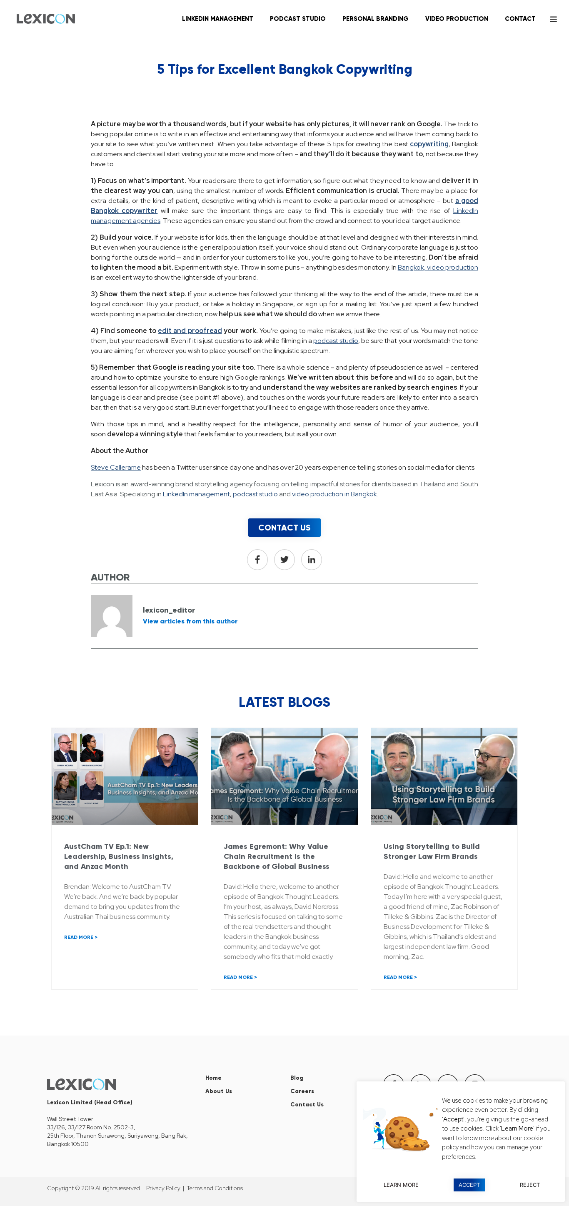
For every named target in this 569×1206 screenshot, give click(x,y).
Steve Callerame (116, 467)
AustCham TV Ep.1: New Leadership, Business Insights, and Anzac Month (118, 856)
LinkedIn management (196, 494)
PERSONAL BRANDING (375, 19)
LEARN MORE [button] (401, 1184)
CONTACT (520, 19)
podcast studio (335, 340)
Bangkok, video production (438, 267)
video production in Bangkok (334, 494)
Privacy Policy (163, 1188)
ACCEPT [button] (469, 1184)
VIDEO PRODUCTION (456, 19)
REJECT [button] (530, 1184)
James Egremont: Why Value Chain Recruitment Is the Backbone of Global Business (276, 856)
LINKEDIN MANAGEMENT (217, 19)
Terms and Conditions (215, 1188)
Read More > (80, 937)
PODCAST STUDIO (298, 19)
